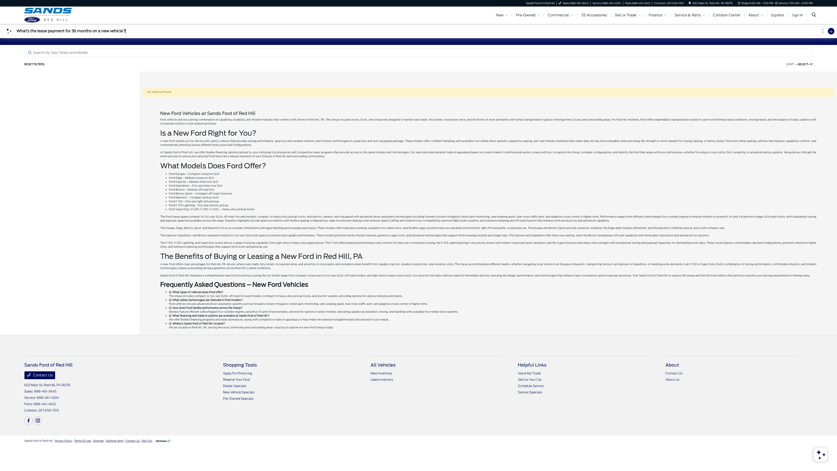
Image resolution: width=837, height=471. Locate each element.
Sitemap (98, 440)
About (672, 365)
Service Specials (530, 392)
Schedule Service (531, 386)
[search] (814, 15)
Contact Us (42, 375)
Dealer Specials (234, 386)
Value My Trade (529, 373)
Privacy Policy (63, 440)
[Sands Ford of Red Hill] (61, 15)
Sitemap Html (114, 440)
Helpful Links (532, 365)
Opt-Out (146, 440)
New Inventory (381, 373)
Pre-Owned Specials (238, 398)
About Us (672, 379)
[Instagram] (37, 420)
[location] (690, 3)
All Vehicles (383, 365)
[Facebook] (28, 420)
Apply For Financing (237, 373)
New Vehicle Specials (238, 392)
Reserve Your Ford (236, 379)
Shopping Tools (240, 365)
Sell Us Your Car (530, 379)
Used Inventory (382, 379)
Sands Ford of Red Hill (38, 440)
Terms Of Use (82, 440)
